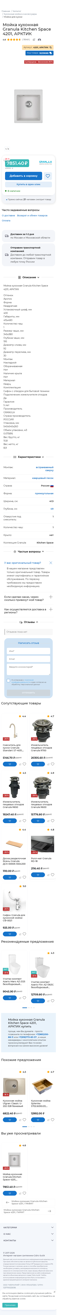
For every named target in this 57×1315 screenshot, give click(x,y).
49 (52, 508)
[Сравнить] (39, 40)
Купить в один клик (28, 184)
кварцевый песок (43, 478)
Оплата (6, 220)
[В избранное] (48, 176)
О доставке (8, 215)
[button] (24, 1007)
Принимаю (10, 1305)
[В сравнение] (20, 764)
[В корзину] (10, 764)
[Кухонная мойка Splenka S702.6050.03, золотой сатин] (42, 1086)
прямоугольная (44, 493)
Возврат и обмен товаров (32, 215)
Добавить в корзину (24, 175)
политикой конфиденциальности (23, 681)
